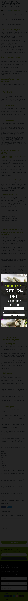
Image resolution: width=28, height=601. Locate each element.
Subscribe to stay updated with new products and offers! (14, 312)
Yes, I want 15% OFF (14, 315)
